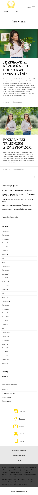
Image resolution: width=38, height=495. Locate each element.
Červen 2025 (5, 270)
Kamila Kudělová (18, 102)
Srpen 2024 (5, 297)
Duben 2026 (5, 243)
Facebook (22, 419)
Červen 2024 (5, 305)
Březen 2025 (5, 274)
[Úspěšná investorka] (11, 7)
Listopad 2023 (6, 324)
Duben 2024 (5, 313)
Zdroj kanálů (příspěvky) (8, 393)
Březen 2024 (5, 317)
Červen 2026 (5, 235)
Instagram (22, 426)
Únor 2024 (5, 321)
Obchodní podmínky (19, 455)
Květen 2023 (5, 340)
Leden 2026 (5, 247)
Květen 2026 (5, 239)
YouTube (22, 411)
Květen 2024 (5, 309)
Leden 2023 (5, 356)
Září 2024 (4, 293)
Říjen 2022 (5, 363)
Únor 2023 (5, 352)
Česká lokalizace (6, 401)
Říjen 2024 (5, 289)
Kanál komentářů (6, 397)
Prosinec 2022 (5, 359)
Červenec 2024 (6, 301)
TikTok (22, 441)
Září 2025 (4, 258)
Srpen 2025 (5, 262)
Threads (22, 434)
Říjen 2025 (5, 254)
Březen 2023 (5, 348)
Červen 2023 (5, 336)
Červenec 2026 (6, 231)
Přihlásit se (5, 389)
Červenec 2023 (6, 332)
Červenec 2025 (6, 266)
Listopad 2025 (6, 250)
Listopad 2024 (6, 286)
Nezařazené (5, 376)
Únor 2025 (5, 278)
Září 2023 (4, 328)
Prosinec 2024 (5, 282)
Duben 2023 (5, 344)
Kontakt (19, 460)
